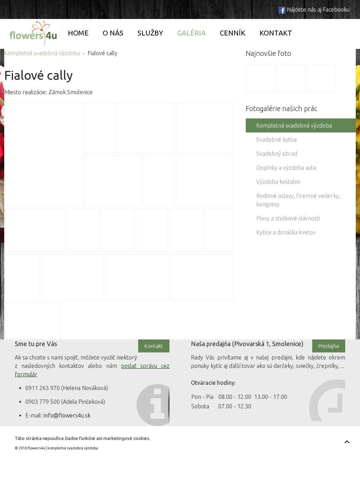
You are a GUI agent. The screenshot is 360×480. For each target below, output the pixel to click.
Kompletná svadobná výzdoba (42, 53)
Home (78, 33)
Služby (150, 33)
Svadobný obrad (276, 153)
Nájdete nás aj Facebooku (318, 9)
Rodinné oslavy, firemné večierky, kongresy (298, 200)
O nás (113, 33)
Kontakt (275, 33)
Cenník (232, 33)
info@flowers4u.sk (67, 415)
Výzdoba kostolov (278, 182)
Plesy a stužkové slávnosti (288, 218)
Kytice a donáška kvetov (286, 232)
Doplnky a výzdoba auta (286, 167)
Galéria (191, 33)
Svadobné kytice (276, 139)
